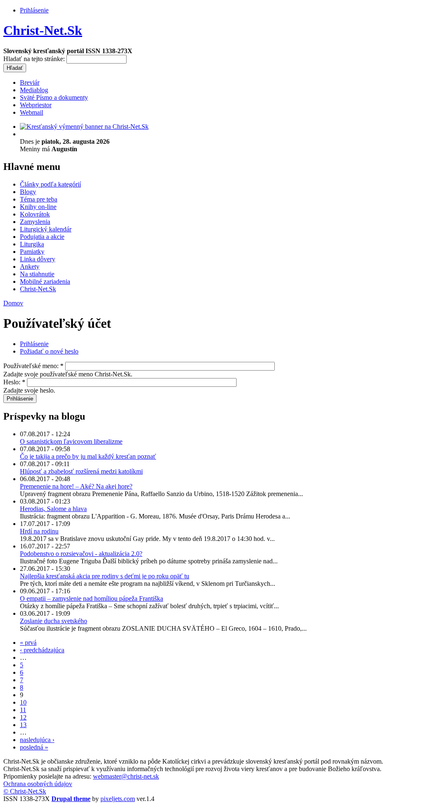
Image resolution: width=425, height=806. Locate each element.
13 (23, 724)
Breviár (29, 82)
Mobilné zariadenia (45, 281)
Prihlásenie (34, 10)
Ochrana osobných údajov (37, 783)
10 (23, 702)
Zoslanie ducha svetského (53, 620)
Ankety (29, 266)
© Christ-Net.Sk (24, 791)
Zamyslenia (35, 221)
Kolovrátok (35, 214)
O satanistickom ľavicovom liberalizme (71, 441)
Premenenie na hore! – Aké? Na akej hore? (76, 486)
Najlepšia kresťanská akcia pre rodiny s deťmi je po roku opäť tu (104, 576)
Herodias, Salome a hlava (53, 508)
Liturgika (32, 244)
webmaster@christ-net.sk (126, 776)
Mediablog (34, 89)
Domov (13, 303)
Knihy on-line (38, 206)
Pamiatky (32, 251)
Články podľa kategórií (50, 184)
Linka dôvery (37, 259)
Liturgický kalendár (45, 229)
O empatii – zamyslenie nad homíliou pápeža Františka (91, 598)
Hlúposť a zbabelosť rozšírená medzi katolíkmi (81, 471)
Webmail (31, 112)
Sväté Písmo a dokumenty (54, 97)
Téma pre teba (38, 199)
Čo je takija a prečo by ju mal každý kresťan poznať (88, 456)
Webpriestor (35, 104)
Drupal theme (70, 798)
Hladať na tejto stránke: (34, 58)
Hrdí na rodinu (39, 531)
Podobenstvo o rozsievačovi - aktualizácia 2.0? (81, 553)
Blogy (28, 191)
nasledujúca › (37, 739)
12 (23, 717)
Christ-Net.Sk (42, 30)
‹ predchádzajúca (42, 650)
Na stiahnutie (37, 274)
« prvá (28, 642)
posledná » (34, 747)
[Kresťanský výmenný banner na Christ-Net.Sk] (84, 126)
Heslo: (14, 382)
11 (23, 709)
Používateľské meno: (33, 365)
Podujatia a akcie (42, 236)
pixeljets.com (117, 798)
